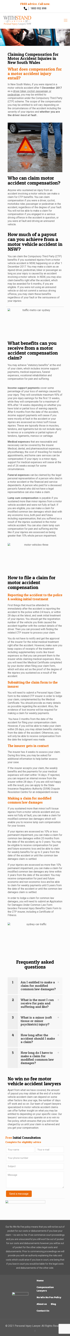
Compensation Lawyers (45, 1289)
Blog (53, 1304)
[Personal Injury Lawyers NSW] (17, 20)
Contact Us (43, 1311)
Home (40, 1280)
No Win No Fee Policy (49, 1297)
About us (42, 1304)
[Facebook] (35, 1331)
